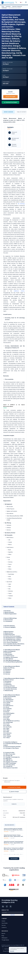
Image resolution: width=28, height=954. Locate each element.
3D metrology (21, 203)
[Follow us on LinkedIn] (3, 906)
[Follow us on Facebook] (6, 906)
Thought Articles (5, 940)
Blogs (3, 935)
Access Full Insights (10, 96)
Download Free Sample (14, 787)
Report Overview (8, 111)
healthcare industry (19, 291)
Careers (3, 921)
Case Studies (5, 923)
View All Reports (14, 858)
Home (3, 6)
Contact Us (14, 804)
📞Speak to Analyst (14, 791)
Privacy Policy (6, 951)
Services (4, 925)
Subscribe (12, 914)
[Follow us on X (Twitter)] (10, 906)
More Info (12, 951)
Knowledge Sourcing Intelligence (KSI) (9, 901)
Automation (8, 6)
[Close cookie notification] (25, 948)
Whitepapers (4, 937)
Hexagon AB (14, 442)
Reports (3, 933)
